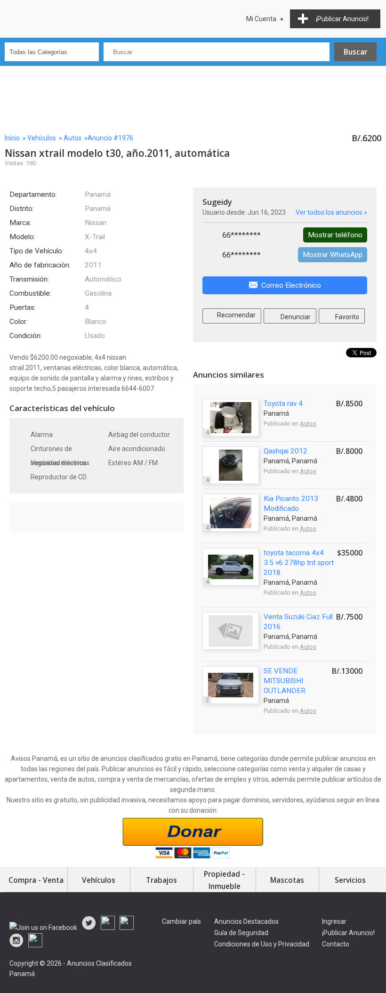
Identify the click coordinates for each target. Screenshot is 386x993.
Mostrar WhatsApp (332, 254)
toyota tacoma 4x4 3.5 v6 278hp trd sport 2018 (299, 563)
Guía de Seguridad (241, 932)
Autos (72, 138)
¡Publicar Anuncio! (348, 932)
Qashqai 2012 (285, 451)
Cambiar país (181, 921)
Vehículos (41, 138)
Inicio (12, 138)
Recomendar (236, 315)
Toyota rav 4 (283, 403)
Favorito (346, 317)
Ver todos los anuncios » (331, 212)
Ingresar (334, 921)
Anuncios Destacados (246, 921)
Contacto (335, 944)
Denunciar (295, 317)
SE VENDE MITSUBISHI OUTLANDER (285, 681)
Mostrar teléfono (335, 235)
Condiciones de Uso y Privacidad (261, 944)
